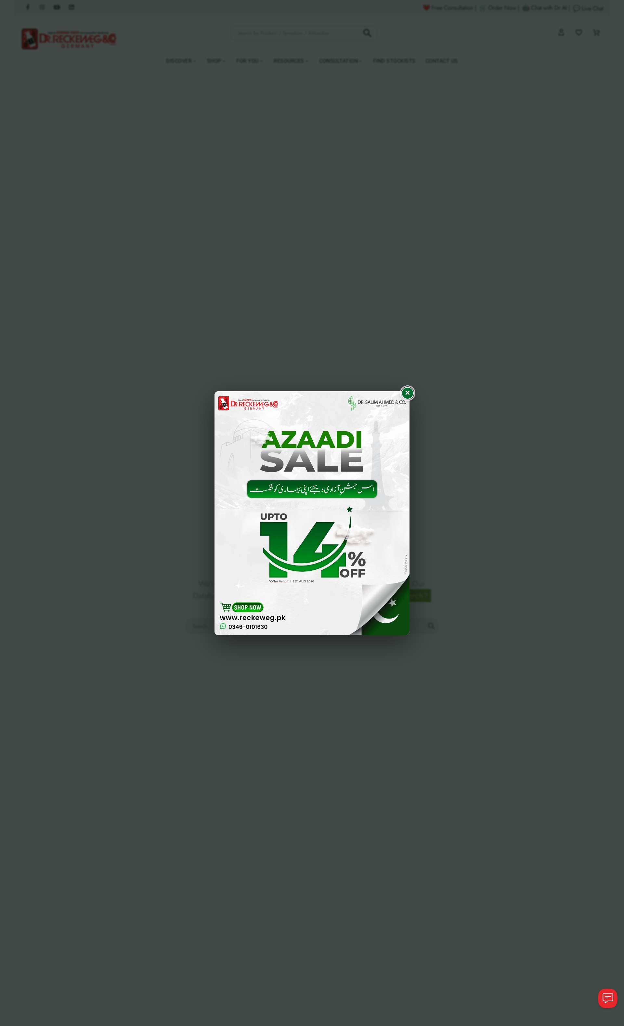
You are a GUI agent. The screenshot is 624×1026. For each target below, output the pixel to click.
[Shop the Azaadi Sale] (312, 513)
